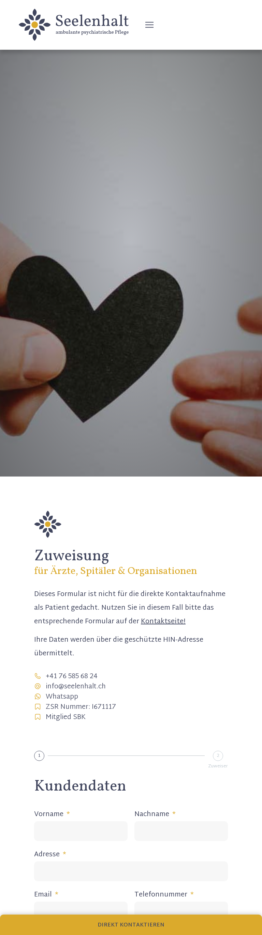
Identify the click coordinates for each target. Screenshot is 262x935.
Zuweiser (218, 766)
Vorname (49, 815)
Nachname (152, 815)
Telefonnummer (161, 895)
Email (44, 895)
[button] (149, 24)
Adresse (47, 855)
